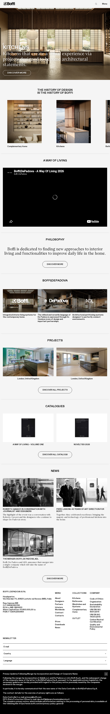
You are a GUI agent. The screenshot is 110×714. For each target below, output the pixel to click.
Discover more (55, 578)
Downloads (60, 624)
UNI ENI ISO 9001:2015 (95, 611)
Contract (59, 613)
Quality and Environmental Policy (96, 627)
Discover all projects (55, 390)
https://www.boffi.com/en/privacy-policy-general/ (41, 704)
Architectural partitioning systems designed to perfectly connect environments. (87, 317)
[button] (3, 44)
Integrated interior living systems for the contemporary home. (19, 316)
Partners (59, 604)
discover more (55, 264)
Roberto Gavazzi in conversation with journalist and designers (24, 510)
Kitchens (76, 598)
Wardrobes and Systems (79, 605)
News (57, 627)
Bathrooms (77, 601)
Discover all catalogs (55, 454)
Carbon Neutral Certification (96, 621)
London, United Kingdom (28, 379)
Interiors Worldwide (60, 608)
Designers (59, 601)
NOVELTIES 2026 (82, 444)
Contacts (59, 616)
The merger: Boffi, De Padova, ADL (21, 559)
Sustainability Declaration (96, 605)
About (58, 598)
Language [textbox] (8, 661)
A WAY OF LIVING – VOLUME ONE (28, 444)
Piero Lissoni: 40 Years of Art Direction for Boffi (80, 510)
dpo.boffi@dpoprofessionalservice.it (53, 699)
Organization (95, 602)
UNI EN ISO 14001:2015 (95, 616)
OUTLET (76, 618)
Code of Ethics (96, 599)
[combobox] (55, 654)
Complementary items (79, 611)
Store (57, 621)
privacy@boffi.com (33, 697)
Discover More (16, 72)
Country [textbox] (7, 653)
